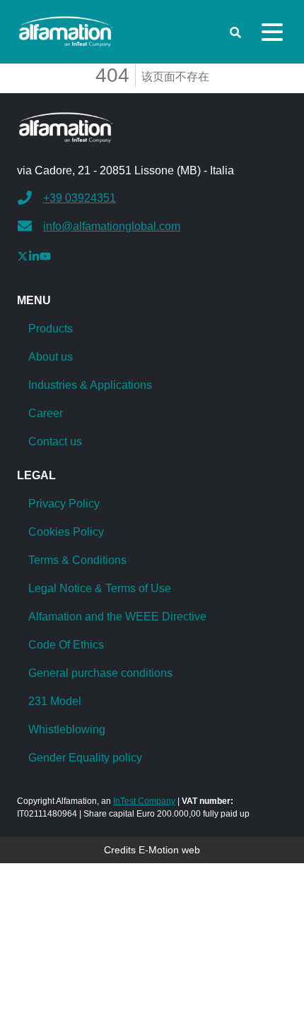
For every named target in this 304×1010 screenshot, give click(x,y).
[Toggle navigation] (272, 32)
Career (45, 413)
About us (50, 357)
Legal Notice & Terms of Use (99, 588)
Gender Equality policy (85, 758)
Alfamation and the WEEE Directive (117, 617)
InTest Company (144, 801)
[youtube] (45, 255)
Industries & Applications (90, 385)
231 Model (54, 701)
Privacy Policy (64, 504)
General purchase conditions (100, 673)
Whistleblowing (66, 729)
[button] (67, 196)
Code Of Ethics (66, 645)
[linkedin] (34, 255)
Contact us (55, 441)
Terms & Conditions (77, 560)
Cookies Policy (66, 532)
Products (50, 329)
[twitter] (22, 255)
